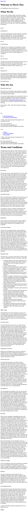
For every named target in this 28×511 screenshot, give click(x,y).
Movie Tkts (3, 1)
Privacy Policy (6, 134)
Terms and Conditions (8, 133)
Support (5, 132)
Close (2, 509)
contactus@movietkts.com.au (16, 100)
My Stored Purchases (8, 116)
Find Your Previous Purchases (10, 117)
